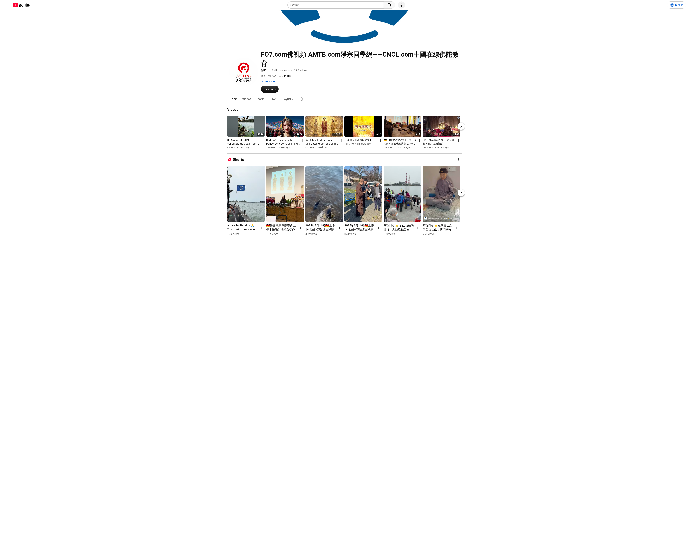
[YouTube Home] (21, 5)
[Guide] (6, 5)
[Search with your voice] (401, 5)
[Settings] (662, 5)
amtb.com (269, 81)
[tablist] (344, 99)
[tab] (233, 99)
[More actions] (263, 140)
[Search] (389, 5)
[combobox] (336, 5)
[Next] (461, 126)
